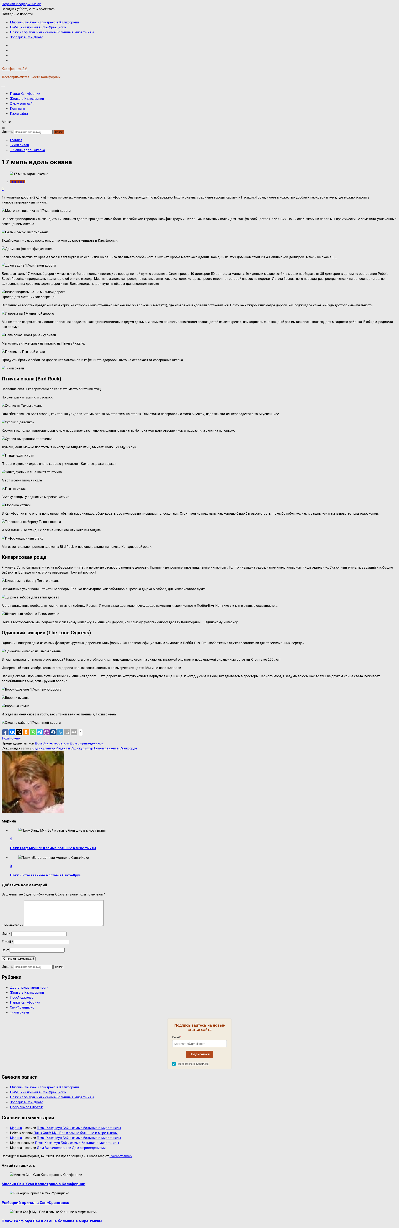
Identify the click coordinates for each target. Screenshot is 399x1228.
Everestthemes (121, 1156)
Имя (6, 934)
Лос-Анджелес (21, 997)
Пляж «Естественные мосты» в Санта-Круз (45, 875)
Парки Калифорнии (25, 94)
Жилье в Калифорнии (27, 99)
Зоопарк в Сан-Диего (26, 37)
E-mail (7, 942)
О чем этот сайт (22, 104)
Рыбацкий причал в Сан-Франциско (38, 27)
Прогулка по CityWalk (26, 1107)
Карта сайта (19, 114)
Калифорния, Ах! (14, 69)
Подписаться (200, 1054)
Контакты (17, 109)
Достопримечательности (29, 987)
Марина (16, 1128)
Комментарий (12, 925)
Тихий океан (17, 181)
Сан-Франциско (22, 1007)
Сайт (5, 950)
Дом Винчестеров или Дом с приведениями (69, 743)
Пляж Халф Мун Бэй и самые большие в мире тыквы (52, 32)
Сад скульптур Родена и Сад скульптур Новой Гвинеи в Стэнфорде (84, 748)
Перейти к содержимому (21, 4)
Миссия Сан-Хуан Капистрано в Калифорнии (44, 22)
